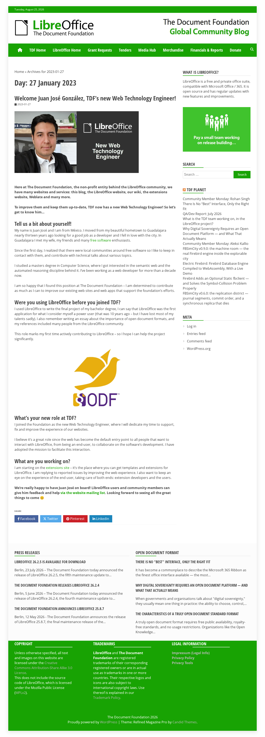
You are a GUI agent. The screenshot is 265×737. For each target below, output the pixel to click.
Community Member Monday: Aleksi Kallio (215, 243)
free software (100, 240)
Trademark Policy (106, 697)
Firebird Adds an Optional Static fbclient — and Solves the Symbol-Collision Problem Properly (216, 283)
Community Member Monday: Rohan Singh (216, 199)
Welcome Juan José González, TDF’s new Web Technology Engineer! (95, 98)
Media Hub (147, 50)
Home (19, 71)
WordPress (108, 722)
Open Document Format (157, 552)
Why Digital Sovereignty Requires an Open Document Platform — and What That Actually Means (215, 233)
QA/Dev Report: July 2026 (202, 213)
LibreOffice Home (67, 50)
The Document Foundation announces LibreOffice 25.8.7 (59, 608)
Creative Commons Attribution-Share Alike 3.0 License (43, 668)
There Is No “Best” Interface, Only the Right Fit (173, 561)
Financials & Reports (206, 50)
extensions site (57, 467)
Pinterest (76, 518)
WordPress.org (199, 348)
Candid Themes (184, 722)
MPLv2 (21, 692)
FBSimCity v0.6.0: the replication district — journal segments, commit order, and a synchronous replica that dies (215, 298)
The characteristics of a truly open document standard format (187, 613)
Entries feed (196, 333)
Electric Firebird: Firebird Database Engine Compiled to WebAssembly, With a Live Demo (215, 268)
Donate (235, 50)
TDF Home (37, 50)
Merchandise (173, 50)
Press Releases (27, 552)
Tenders (125, 50)
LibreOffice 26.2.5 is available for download (50, 561)
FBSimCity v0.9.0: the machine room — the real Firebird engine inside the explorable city (216, 253)
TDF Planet (196, 189)
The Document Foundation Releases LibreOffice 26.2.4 (56, 585)
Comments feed (199, 341)
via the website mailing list (82, 493)
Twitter (52, 518)
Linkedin (102, 518)
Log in (191, 326)
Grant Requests (100, 50)
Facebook (27, 518)
